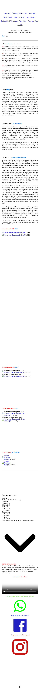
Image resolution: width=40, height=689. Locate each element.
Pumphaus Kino (33, 21)
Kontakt (20, 25)
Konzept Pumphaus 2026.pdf (7, 457)
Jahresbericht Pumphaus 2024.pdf (14, 372)
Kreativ (16, 17)
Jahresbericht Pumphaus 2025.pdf (14, 233)
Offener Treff (23, 13)
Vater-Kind (22, 21)
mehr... (4, 363)
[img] (20, 5)
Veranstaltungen (30, 17)
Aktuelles (7, 13)
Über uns (14, 13)
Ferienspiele (5, 21)
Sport (22, 17)
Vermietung (13, 21)
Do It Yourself (8, 17)
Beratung (32, 13)
